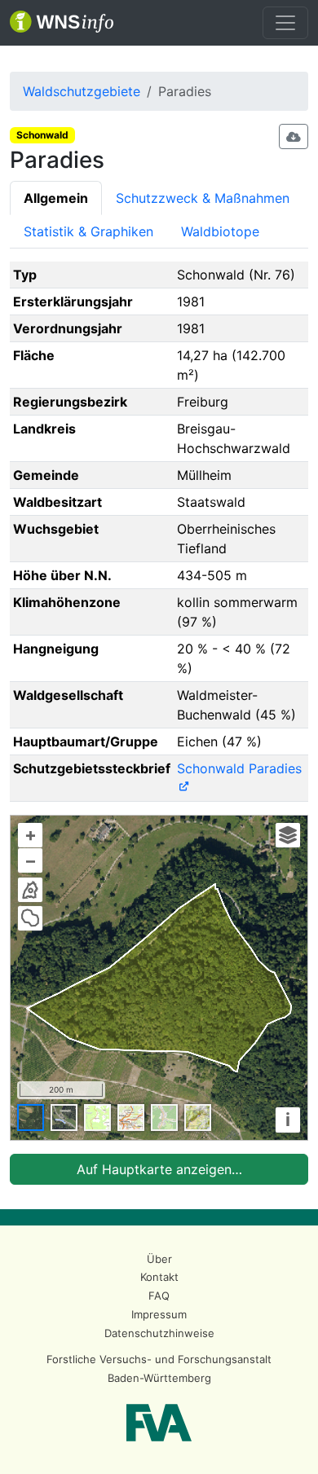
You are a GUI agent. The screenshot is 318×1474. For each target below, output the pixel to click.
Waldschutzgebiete (81, 91)
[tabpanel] (159, 723)
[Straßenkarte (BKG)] (130, 1117)
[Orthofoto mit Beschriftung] (64, 1117)
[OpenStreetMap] (164, 1117)
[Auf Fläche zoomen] (30, 918)
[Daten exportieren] (293, 136)
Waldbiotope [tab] (220, 231)
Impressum (159, 1314)
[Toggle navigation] (285, 23)
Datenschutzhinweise (159, 1333)
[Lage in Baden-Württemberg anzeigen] (30, 890)
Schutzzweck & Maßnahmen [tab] (202, 198)
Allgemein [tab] (56, 198)
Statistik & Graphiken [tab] (88, 231)
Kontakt (159, 1276)
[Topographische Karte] (97, 1117)
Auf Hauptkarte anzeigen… (159, 1169)
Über (159, 1258)
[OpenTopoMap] (197, 1117)
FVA (159, 1422)
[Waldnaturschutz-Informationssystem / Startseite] (61, 23)
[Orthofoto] (30, 1117)
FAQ (159, 1295)
